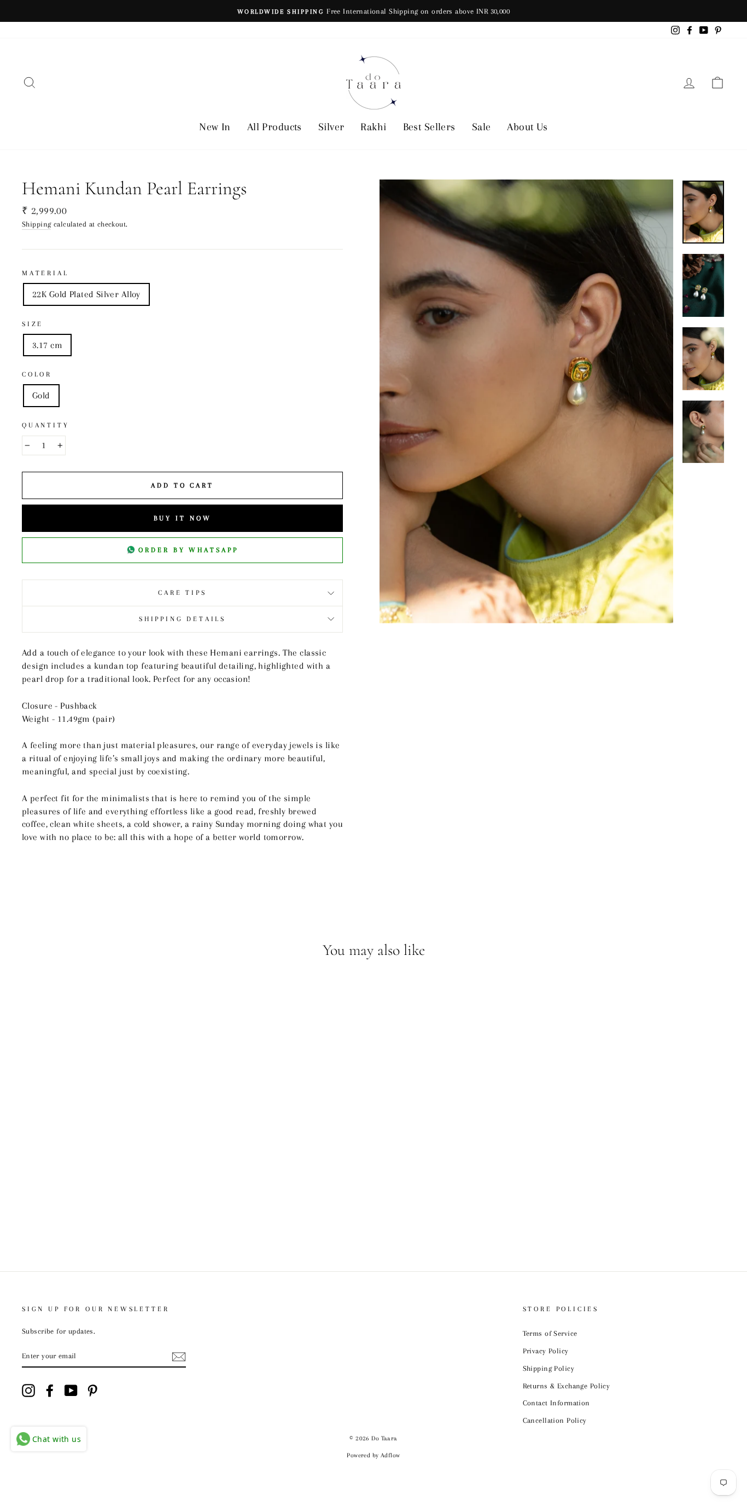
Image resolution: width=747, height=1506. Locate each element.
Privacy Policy (546, 1350)
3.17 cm (47, 345)
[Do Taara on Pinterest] (92, 1390)
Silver (331, 127)
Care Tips (182, 592)
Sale (481, 127)
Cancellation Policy (555, 1420)
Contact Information (556, 1402)
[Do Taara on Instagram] (28, 1390)
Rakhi (373, 127)
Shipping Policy (548, 1368)
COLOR (37, 374)
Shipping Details (182, 619)
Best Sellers (429, 127)
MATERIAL (45, 273)
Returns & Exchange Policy (566, 1385)
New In (215, 127)
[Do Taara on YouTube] (71, 1390)
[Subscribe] (179, 1356)
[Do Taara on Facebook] (49, 1390)
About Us (527, 127)
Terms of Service (550, 1333)
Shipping (36, 223)
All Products (274, 127)
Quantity (45, 425)
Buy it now (183, 518)
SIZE (32, 324)
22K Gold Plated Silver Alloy (86, 294)
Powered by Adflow (373, 1455)
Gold (41, 395)
